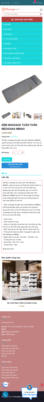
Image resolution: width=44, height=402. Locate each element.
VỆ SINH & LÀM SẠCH (12, 58)
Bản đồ (4, 356)
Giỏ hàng (38, 3)
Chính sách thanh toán (10, 367)
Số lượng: (5, 152)
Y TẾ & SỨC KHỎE (11, 39)
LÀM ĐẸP (7, 44)
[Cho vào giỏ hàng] (22, 279)
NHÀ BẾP (7, 24)
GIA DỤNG (8, 34)
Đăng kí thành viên (8, 353)
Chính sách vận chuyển (10, 370)
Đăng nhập (7, 3)
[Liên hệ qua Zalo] (5, 384)
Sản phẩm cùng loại (11, 257)
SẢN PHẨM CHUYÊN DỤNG (14, 53)
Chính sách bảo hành (9, 375)
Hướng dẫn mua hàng (9, 346)
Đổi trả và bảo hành (8, 351)
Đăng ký (17, 3)
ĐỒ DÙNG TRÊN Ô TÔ (12, 63)
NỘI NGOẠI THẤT (10, 48)
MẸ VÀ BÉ (7, 29)
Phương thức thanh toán (10, 378)
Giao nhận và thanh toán (10, 348)
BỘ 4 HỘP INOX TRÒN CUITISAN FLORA (22, 303)
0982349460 (14, 332)
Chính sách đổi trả (8, 372)
